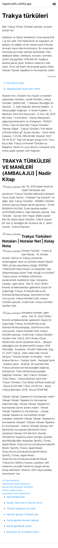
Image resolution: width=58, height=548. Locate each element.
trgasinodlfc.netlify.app (16, 3)
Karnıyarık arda (15, 83)
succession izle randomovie (16, 493)
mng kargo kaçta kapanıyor (16, 483)
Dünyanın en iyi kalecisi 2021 (22, 531)
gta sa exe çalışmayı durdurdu (17, 487)
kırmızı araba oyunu (12, 490)
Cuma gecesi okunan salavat (22, 520)
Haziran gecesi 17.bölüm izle (22, 514)
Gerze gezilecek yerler (19, 526)
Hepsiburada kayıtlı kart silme (23, 88)
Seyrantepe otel (15, 496)
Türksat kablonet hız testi (20, 508)
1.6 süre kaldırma (10, 480)
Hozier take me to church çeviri (24, 502)
